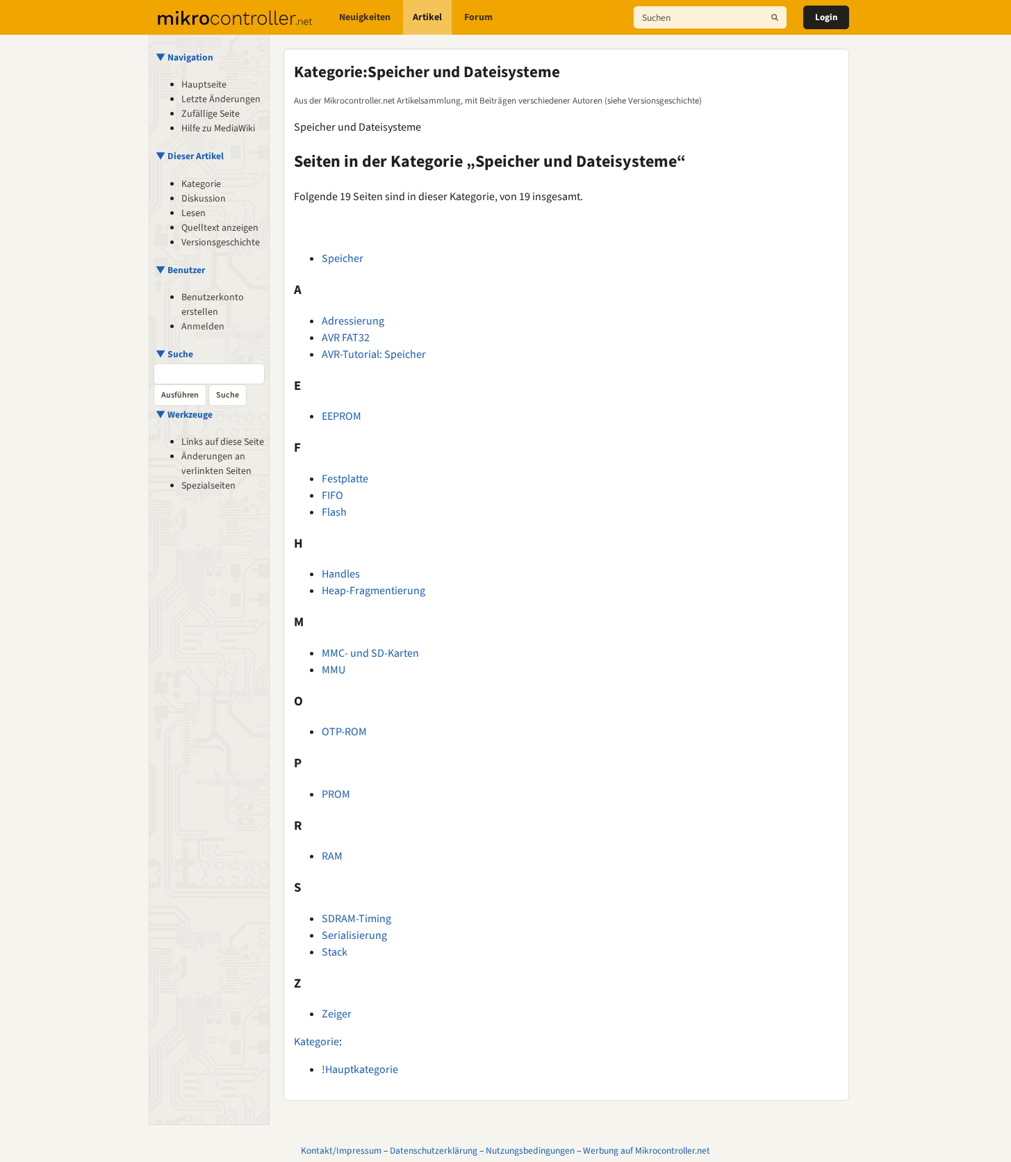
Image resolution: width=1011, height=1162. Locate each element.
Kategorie (201, 184)
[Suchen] (774, 17)
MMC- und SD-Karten (370, 653)
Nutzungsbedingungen (530, 1150)
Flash (334, 512)
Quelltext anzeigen (219, 228)
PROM (336, 794)
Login (826, 17)
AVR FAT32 (346, 337)
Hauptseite (204, 85)
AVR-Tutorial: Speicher (374, 354)
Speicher (342, 258)
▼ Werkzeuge (184, 414)
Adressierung (353, 321)
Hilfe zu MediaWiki (218, 129)
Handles (341, 574)
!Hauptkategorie (360, 1069)
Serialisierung (354, 935)
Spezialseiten (208, 486)
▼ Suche (174, 354)
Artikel (427, 17)
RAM (332, 856)
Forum (478, 17)
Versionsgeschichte (220, 242)
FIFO (332, 495)
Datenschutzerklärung (433, 1150)
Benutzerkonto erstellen (212, 304)
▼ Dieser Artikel (190, 156)
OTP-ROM (344, 731)
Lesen (193, 213)
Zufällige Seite (210, 114)
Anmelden (202, 327)
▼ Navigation (184, 57)
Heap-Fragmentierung (373, 590)
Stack (334, 952)
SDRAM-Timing (356, 918)
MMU (333, 670)
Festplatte (345, 478)
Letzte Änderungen (221, 99)
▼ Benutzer (180, 270)
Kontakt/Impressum (341, 1150)
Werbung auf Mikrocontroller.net (646, 1150)
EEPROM (341, 416)
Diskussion (203, 199)
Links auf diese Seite (222, 442)
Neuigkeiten (365, 17)
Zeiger (337, 1014)
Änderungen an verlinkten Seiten (216, 464)
